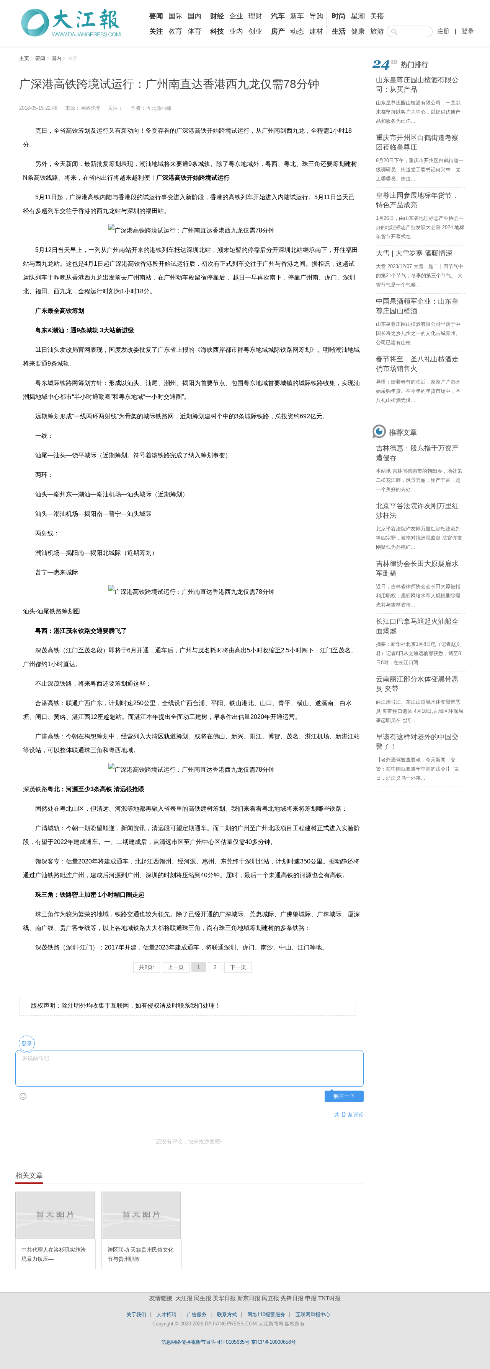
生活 (339, 31)
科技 (217, 31)
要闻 (156, 16)
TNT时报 (329, 1298)
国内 (194, 16)
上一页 (176, 967)
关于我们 (136, 1314)
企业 (236, 16)
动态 (297, 31)
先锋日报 (292, 1298)
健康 (358, 31)
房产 (278, 31)
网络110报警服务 (266, 1314)
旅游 (377, 31)
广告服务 (197, 1314)
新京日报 (248, 1298)
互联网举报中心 (313, 1314)
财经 (217, 16)
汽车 (278, 16)
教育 (175, 31)
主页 (24, 58)
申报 (311, 1298)
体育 (194, 31)
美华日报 (224, 1298)
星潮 (358, 16)
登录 (468, 31)
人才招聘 (166, 1314)
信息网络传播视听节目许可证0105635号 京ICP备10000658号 (228, 1342)
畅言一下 (344, 1096)
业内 (236, 31)
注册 (443, 31)
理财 (255, 16)
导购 (316, 16)
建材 (316, 31)
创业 (255, 31)
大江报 (184, 1298)
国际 (175, 16)
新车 (297, 16)
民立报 (270, 1298)
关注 (156, 31)
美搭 (377, 16)
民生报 (202, 1298)
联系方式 (227, 1314)
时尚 (339, 16)
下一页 (238, 967)
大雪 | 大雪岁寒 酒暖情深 (414, 253)
